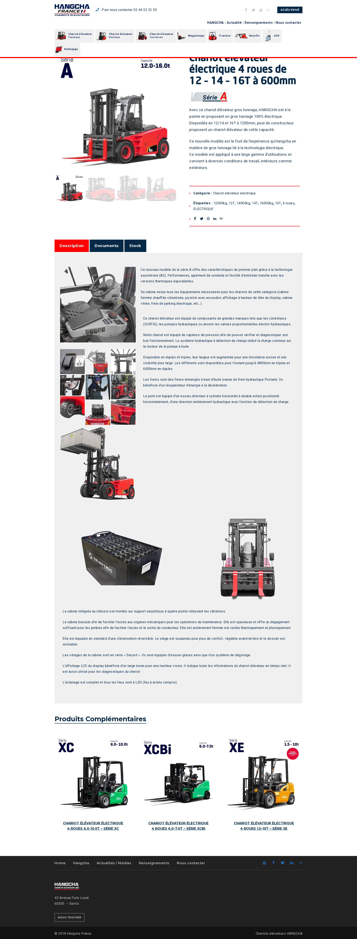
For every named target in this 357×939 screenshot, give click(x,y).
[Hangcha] (72, 10)
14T (255, 203)
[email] (268, 10)
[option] (115, 112)
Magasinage (196, 35)
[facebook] (246, 10)
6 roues (289, 203)
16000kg (266, 203)
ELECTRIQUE (203, 209)
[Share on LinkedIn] (215, 218)
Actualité (234, 23)
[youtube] (261, 10)
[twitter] (253, 10)
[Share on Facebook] (195, 218)
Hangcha (81, 863)
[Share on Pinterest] (208, 218)
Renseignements (259, 23)
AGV (277, 35)
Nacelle (254, 35)
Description (72, 246)
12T (232, 203)
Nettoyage (71, 49)
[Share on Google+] (221, 218)
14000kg (243, 203)
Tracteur (225, 35)
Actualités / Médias (114, 863)
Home (60, 863)
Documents (107, 246)
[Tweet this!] (201, 218)
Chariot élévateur (80, 35)
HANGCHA (215, 23)
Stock (135, 246)
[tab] (72, 246)
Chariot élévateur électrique (234, 193)
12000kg (220, 203)
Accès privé (290, 9)
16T (278, 203)
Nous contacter (288, 23)
